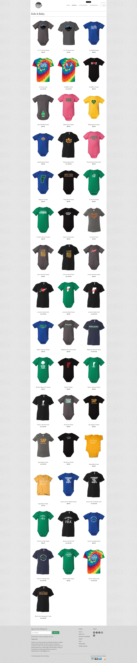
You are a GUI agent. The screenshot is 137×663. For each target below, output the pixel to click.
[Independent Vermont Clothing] (43, 5)
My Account (103, 2)
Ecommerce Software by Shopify (98, 656)
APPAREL (74, 5)
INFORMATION (94, 5)
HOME (68, 5)
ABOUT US (81, 634)
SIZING (80, 639)
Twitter (94, 633)
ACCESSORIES (83, 5)
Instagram (102, 633)
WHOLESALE (82, 643)
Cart (104, 5)
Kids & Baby (37, 13)
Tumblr (99, 633)
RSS (94, 635)
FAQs (80, 641)
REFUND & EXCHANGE (84, 636)
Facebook (97, 633)
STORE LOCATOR (83, 646)
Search (80, 632)
